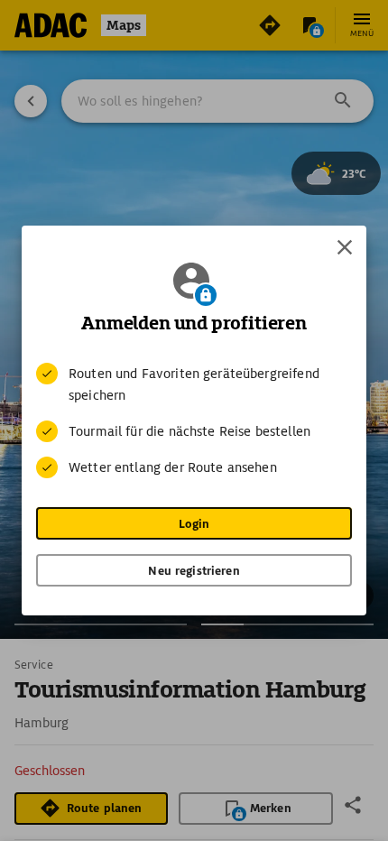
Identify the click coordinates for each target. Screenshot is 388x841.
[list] (194, 420)
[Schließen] (344, 247)
